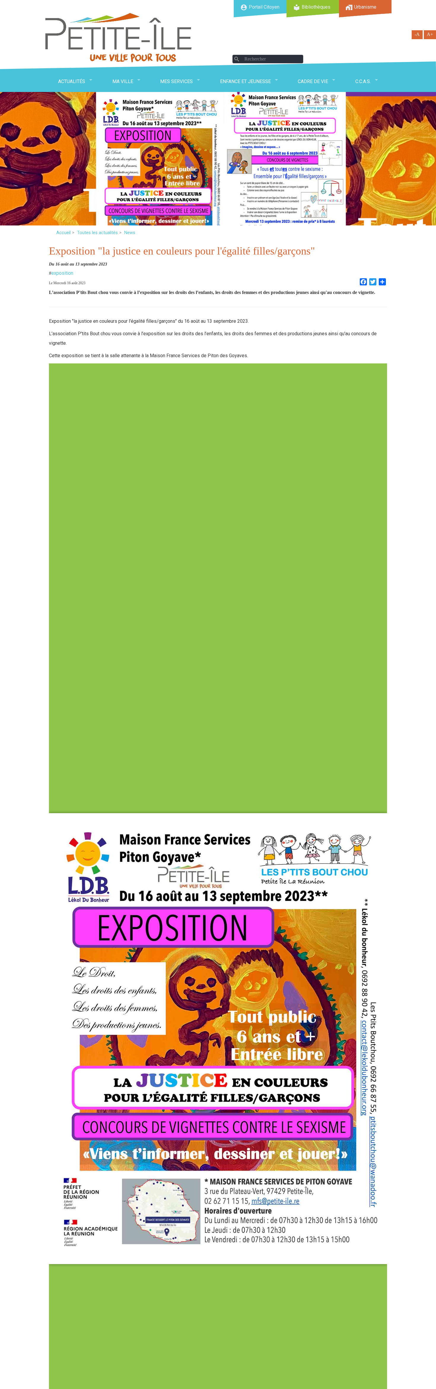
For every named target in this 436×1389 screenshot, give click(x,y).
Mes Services (176, 81)
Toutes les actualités (97, 232)
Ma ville (122, 81)
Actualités (71, 81)
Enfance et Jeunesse (245, 81)
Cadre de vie (313, 81)
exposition (62, 273)
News (129, 232)
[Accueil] (118, 37)
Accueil (63, 232)
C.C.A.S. (363, 81)
